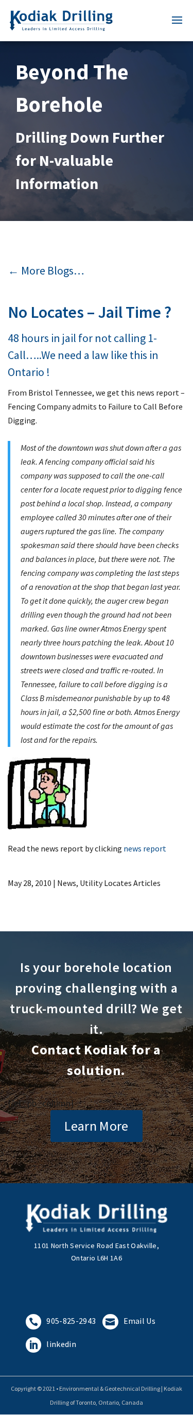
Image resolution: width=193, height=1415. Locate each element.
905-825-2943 (62, 1321)
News (66, 883)
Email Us (130, 1321)
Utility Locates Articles (120, 883)
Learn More (96, 1125)
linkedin (52, 1344)
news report (145, 848)
